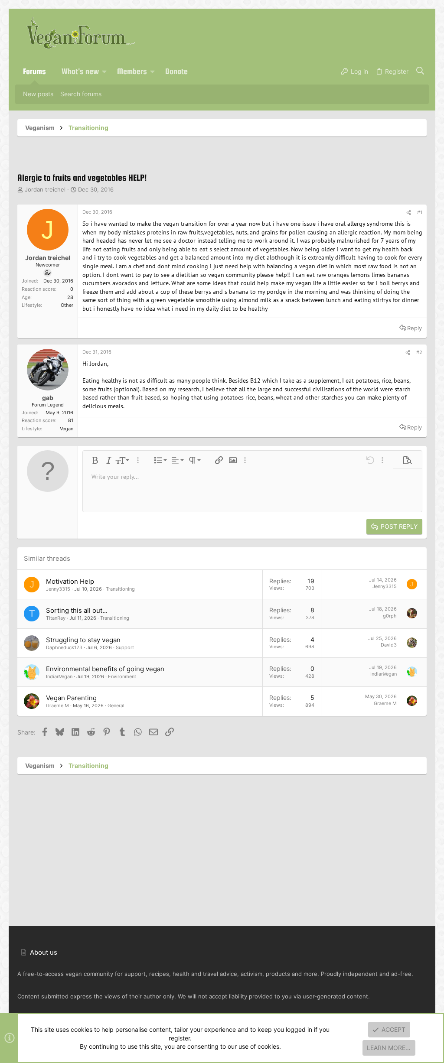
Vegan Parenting (71, 698)
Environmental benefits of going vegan (105, 669)
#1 (419, 212)
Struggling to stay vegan (83, 640)
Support (125, 647)
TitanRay (55, 618)
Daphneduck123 (64, 647)
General (116, 705)
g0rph (390, 616)
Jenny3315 (58, 589)
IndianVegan (59, 676)
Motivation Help (70, 581)
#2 (419, 352)
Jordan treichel (45, 189)
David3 (389, 645)
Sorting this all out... (77, 610)
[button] (104, 71)
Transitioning (120, 589)
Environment (122, 676)
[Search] (420, 71)
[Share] (408, 213)
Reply (414, 328)
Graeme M (57, 705)
